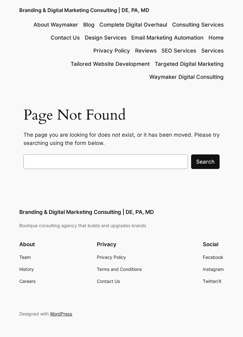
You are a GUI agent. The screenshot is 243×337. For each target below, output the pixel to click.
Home (216, 37)
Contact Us (65, 37)
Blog (89, 25)
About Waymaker (56, 25)
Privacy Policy (111, 50)
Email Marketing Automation (167, 37)
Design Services (106, 37)
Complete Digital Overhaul (133, 25)
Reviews (146, 50)
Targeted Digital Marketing (189, 64)
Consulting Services (198, 25)
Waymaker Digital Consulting (186, 77)
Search (205, 162)
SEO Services (178, 50)
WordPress (61, 313)
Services (212, 50)
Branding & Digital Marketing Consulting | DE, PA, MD (84, 10)
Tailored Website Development (110, 64)
